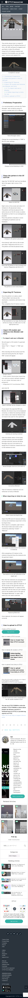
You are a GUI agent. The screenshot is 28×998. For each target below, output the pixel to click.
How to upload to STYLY (12, 96)
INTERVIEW (5, 9)
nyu (11, 729)
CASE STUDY (13, 9)
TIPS (7, 6)
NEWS (11, 6)
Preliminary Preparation (12, 76)
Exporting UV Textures (11, 82)
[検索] (24, 846)
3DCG (6, 729)
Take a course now (17, 796)
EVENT (21, 9)
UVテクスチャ (16, 729)
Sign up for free (10, 631)
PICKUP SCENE (6, 11)
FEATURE (17, 6)
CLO (5, 20)
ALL (3, 6)
